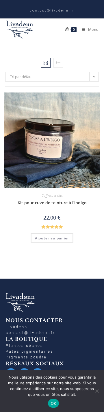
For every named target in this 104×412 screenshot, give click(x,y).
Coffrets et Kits (52, 195)
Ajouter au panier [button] (52, 238)
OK (53, 403)
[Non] (97, 391)
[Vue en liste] (58, 63)
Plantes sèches (24, 345)
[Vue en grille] (46, 63)
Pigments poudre (26, 357)
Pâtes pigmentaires (29, 351)
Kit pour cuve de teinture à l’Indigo (52, 202)
